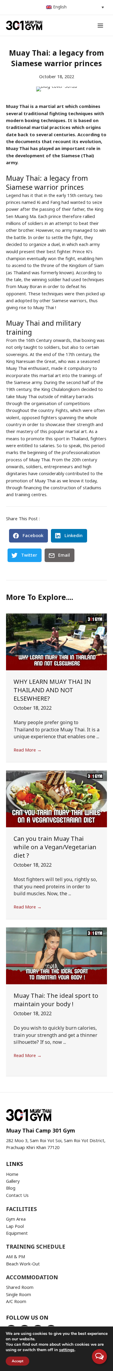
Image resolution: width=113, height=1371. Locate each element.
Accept (17, 1361)
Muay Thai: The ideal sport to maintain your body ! (56, 1000)
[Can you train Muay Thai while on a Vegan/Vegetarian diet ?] (56, 799)
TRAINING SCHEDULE (35, 1247)
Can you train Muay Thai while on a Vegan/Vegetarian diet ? (55, 847)
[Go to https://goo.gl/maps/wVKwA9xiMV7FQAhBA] (56, 1131)
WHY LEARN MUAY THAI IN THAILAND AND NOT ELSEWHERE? (52, 690)
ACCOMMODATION (32, 1278)
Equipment (17, 1233)
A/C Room (16, 1302)
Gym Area (16, 1219)
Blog (10, 1188)
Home (12, 1174)
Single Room (18, 1295)
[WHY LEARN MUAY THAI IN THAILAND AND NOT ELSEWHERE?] (56, 642)
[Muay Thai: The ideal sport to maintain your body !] (56, 956)
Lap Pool (15, 1226)
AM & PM (15, 1257)
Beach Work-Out (23, 1264)
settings (66, 1350)
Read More (28, 750)
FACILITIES (21, 1209)
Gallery (13, 1181)
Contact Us (17, 1195)
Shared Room (19, 1287)
